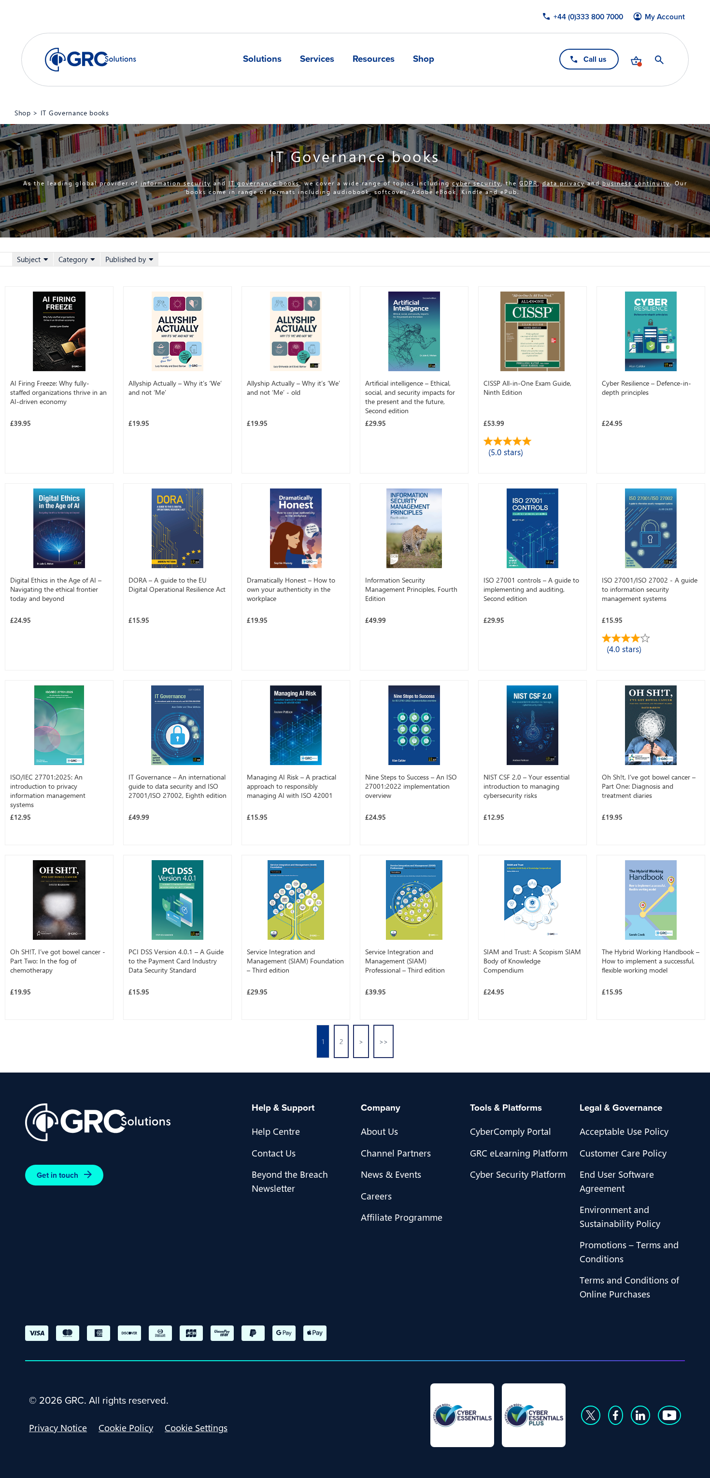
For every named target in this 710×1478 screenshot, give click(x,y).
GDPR (528, 183)
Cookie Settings (196, 1427)
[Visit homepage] (90, 59)
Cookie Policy (126, 1427)
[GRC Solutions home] (132, 1122)
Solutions (262, 59)
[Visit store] (636, 60)
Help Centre (276, 1131)
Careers (376, 1195)
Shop (423, 59)
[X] (590, 1415)
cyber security (476, 183)
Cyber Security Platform (518, 1174)
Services (317, 59)
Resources (374, 59)
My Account (665, 17)
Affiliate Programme (401, 1217)
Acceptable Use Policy (624, 1131)
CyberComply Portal (510, 1131)
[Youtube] (669, 1415)
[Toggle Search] (659, 60)
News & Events (391, 1174)
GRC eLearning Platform (519, 1152)
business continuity (636, 183)
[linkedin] (640, 1415)
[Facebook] (615, 1415)
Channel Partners (396, 1152)
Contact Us (274, 1152)
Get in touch (57, 1175)
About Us (379, 1131)
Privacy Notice (58, 1427)
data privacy (563, 183)
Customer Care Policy (623, 1152)
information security (176, 183)
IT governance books (263, 183)
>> (383, 1041)
